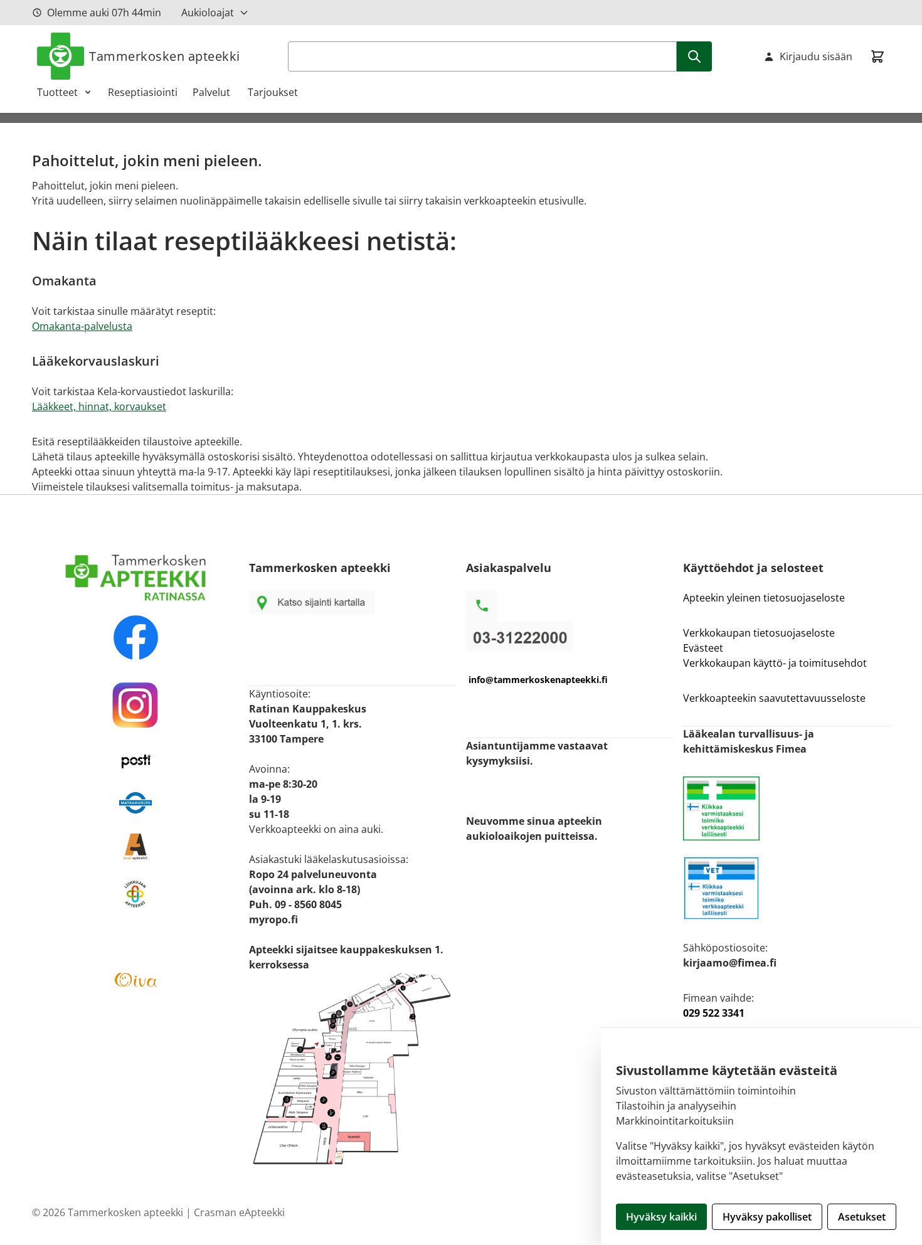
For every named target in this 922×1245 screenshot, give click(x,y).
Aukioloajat (207, 12)
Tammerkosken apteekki (164, 56)
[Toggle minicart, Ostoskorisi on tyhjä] (877, 56)
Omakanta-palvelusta (82, 326)
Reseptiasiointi (143, 92)
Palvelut (213, 92)
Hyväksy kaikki (661, 1217)
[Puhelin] (569, 636)
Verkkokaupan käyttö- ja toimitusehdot (776, 663)
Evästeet (703, 648)
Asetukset (862, 1217)
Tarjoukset (273, 92)
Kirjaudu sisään (816, 56)
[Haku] (694, 56)
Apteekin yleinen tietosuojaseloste (764, 598)
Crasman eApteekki (239, 1212)
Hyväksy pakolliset (767, 1217)
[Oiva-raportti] (135, 980)
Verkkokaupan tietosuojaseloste (759, 633)
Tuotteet (57, 92)
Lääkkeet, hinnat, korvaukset (99, 406)
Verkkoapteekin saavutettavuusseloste (774, 698)
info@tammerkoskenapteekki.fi (538, 680)
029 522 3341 (713, 1013)
